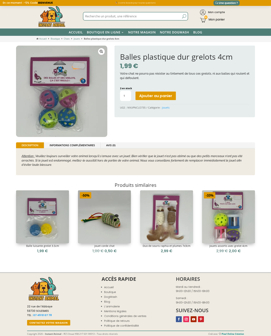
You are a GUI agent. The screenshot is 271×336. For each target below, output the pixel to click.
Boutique (55, 38)
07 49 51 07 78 (42, 315)
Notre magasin (142, 32)
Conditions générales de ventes (125, 316)
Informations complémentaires (72, 145)
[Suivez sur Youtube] (194, 319)
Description (30, 145)
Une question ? (228, 3)
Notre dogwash (174, 32)
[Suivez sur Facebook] (179, 319)
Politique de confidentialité (121, 326)
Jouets (77, 38)
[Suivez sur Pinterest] (201, 319)
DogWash (110, 297)
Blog (197, 32)
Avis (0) (110, 145)
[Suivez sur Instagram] (186, 319)
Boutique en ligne (103, 32)
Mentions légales (115, 311)
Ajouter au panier (155, 95)
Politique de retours (117, 321)
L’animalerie (112, 306)
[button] (101, 51)
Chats (67, 38)
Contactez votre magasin (48, 322)
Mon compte (216, 12)
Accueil (76, 32)
